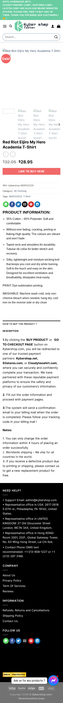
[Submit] (56, 37)
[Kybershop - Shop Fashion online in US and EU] (31, 26)
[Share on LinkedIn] (37, 204)
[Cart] (58, 26)
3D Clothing (20, 191)
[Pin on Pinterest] (31, 204)
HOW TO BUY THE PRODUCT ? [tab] (20, 324)
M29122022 (15, 196)
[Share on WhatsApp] (6, 204)
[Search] (10, 26)
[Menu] (5, 26)
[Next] (55, 77)
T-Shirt (27, 196)
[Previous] (8, 77)
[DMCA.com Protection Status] (31, 674)
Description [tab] (10, 331)
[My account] (52, 26)
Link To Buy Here (31, 171)
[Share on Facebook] (12, 204)
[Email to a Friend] (25, 204)
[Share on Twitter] (18, 204)
